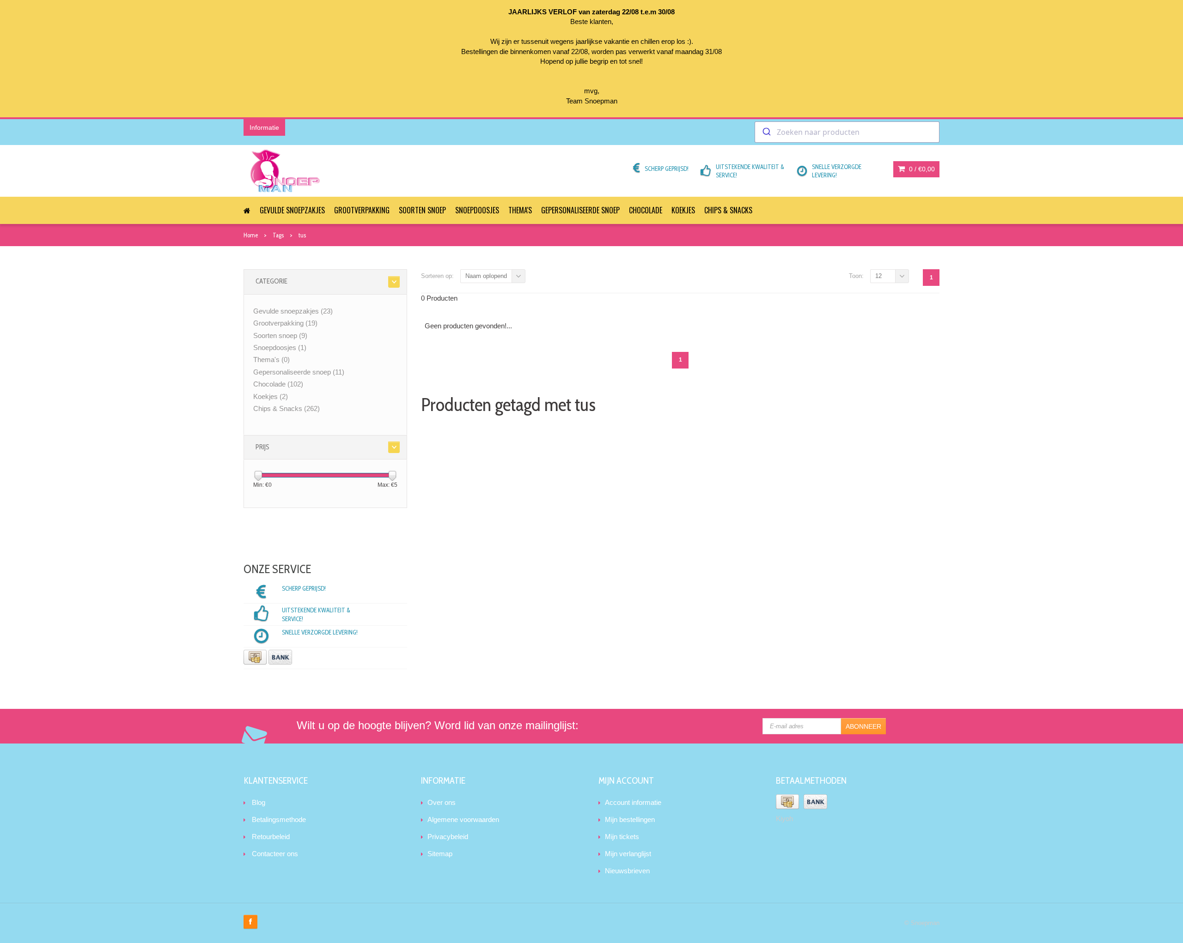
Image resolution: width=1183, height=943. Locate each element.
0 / (921, 169)
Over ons (441, 802)
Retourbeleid (271, 836)
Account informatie (633, 802)
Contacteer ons (275, 854)
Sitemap (439, 854)
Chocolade (645, 210)
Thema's (520, 210)
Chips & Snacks (728, 210)
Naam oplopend (486, 275)
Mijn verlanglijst (628, 854)
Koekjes (683, 210)
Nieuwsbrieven (627, 871)
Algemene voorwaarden (463, 819)
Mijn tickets (622, 836)
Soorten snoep (422, 210)
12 (878, 275)
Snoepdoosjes (477, 210)
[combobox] (847, 132)
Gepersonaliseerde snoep (580, 210)
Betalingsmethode (279, 819)
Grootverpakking (362, 210)
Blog (258, 802)
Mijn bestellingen (630, 819)
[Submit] (766, 132)
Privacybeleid (447, 836)
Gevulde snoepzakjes (292, 210)
